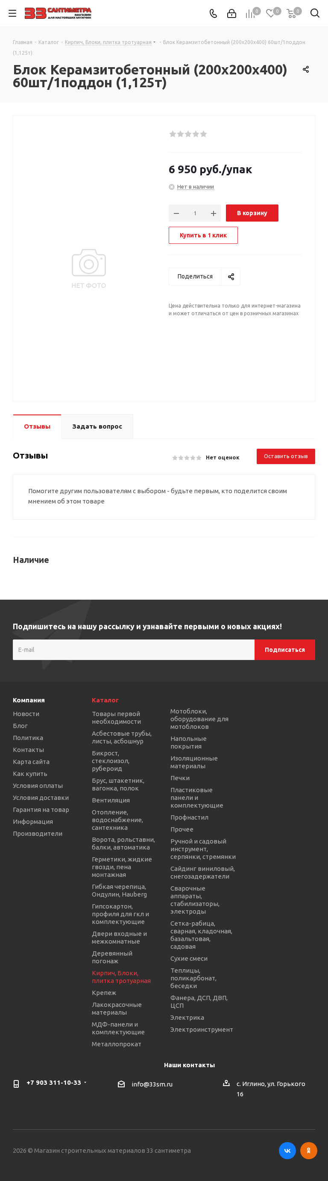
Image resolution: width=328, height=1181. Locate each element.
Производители (37, 833)
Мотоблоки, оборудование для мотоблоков (199, 718)
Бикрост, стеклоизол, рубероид (110, 760)
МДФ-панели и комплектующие (118, 1028)
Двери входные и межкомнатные (119, 937)
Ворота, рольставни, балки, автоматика (123, 843)
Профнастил (189, 817)
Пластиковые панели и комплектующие (196, 797)
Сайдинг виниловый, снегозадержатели (202, 872)
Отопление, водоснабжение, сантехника (117, 819)
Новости (26, 713)
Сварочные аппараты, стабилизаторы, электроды (195, 900)
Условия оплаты (38, 785)
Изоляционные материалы (194, 762)
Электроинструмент (201, 1029)
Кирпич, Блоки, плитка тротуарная (121, 976)
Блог (20, 725)
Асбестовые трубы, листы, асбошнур (122, 737)
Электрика (187, 1017)
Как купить (30, 773)
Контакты (28, 749)
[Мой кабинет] (231, 13)
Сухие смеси (189, 958)
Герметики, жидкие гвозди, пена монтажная (122, 866)
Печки (180, 777)
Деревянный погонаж (112, 957)
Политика (28, 737)
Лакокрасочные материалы (117, 1008)
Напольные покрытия (188, 742)
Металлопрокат (116, 1044)
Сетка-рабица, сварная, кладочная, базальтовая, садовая (201, 935)
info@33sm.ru (152, 1084)
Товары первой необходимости (116, 717)
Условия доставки (41, 797)
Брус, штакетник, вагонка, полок (118, 784)
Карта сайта (31, 761)
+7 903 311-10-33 (53, 1082)
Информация (33, 821)
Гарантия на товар (41, 809)
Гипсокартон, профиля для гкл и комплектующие (120, 914)
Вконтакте (287, 1150)
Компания (29, 700)
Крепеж (104, 992)
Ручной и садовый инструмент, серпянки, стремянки (203, 849)
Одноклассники (308, 1150)
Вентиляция (111, 800)
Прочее (181, 829)
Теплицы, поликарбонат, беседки (193, 978)
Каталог (105, 700)
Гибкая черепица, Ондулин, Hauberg (119, 890)
